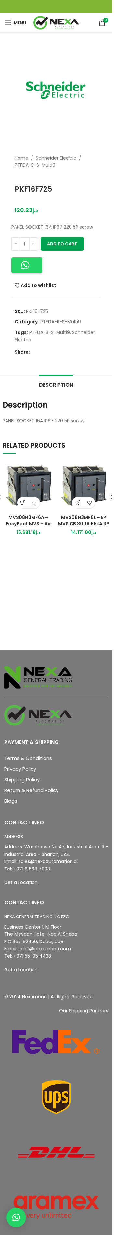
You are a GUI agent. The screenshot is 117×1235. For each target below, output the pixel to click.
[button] (26, 265)
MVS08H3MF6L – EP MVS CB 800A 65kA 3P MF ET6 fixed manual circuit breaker (83, 527)
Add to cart (62, 244)
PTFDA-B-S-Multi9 (35, 165)
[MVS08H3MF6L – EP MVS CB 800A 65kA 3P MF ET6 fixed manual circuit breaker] (84, 485)
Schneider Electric (56, 158)
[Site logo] (56, 22)
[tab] (56, 384)
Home (21, 158)
